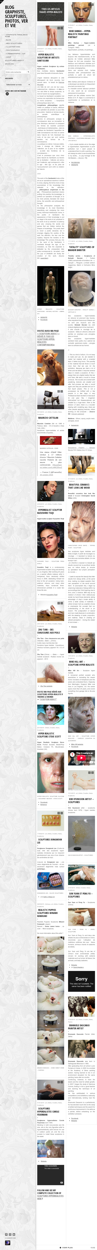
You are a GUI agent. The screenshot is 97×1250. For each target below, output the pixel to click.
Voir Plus (78, 1247)
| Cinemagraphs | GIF (15, 54)
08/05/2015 (40, 904)
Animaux (48, 904)
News (91, 25)
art (77, 25)
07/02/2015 (71, 1019)
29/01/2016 (40, 624)
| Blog (8, 40)
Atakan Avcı (81, 450)
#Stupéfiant (57, 465)
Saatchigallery (78, 967)
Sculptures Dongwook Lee (49, 841)
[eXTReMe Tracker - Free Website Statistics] (7, 1244)
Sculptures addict (14, 60)
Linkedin (14, 1234)
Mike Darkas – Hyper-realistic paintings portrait (79, 34)
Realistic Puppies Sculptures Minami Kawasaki (47, 913)
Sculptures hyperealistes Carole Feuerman (48, 1111)
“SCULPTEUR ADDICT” (48, 699)
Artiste (80, 25)
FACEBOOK (75, 162)
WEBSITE (74, 165)
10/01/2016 (71, 656)
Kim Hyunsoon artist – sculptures (81, 800)
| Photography (12, 50)
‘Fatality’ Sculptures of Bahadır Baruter (81, 248)
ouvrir (2, 2)
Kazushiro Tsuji (51, 594)
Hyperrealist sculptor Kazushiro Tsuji (49, 511)
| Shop (8, 57)
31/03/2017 (71, 25)
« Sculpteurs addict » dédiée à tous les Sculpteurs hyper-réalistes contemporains (48, 339)
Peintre (70, 28)
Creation (85, 25)
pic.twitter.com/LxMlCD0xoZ (51, 467)
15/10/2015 (71, 793)
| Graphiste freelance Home (16, 35)
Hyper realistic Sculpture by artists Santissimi (48, 57)
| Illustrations (12, 47)
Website (74, 627)
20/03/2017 (40, 49)
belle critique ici (49, 897)
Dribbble (10, 1234)
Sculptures (40, 51)
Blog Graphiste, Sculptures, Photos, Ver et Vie (16, 16)
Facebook (43, 319)
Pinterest (6, 1234)
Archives (9, 64)
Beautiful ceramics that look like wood (79, 486)
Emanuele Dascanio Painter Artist (79, 1027)
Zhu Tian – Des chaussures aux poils (48, 631)
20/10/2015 (40, 728)
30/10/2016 (40, 412)
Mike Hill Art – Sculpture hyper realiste (81, 663)
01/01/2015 (40, 1103)
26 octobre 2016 (46, 475)
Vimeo (90, 450)
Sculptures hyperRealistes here (50, 1197)
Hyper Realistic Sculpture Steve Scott (49, 735)
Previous (89, 4)
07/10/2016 (71, 479)
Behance (43, 804)
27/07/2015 (71, 888)
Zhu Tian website (46, 686)
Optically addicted (77, 414)
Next (92, 4)
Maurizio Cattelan (48, 417)
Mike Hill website (77, 744)
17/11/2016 (71, 241)
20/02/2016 (40, 504)
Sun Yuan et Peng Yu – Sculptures (80, 895)
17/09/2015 (40, 834)
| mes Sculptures (13, 43)
